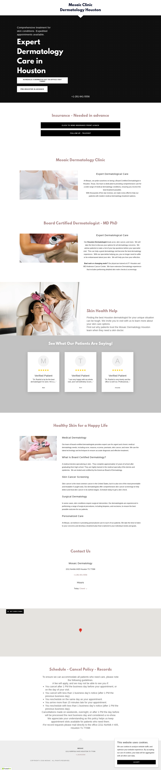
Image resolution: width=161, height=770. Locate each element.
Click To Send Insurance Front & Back (80, 125)
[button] (86, 589)
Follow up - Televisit (80, 133)
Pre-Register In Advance (32, 89)
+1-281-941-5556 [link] (80, 96)
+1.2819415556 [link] (80, 754)
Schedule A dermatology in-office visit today (42, 80)
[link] (80, 10)
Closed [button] (82, 588)
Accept (136, 762)
